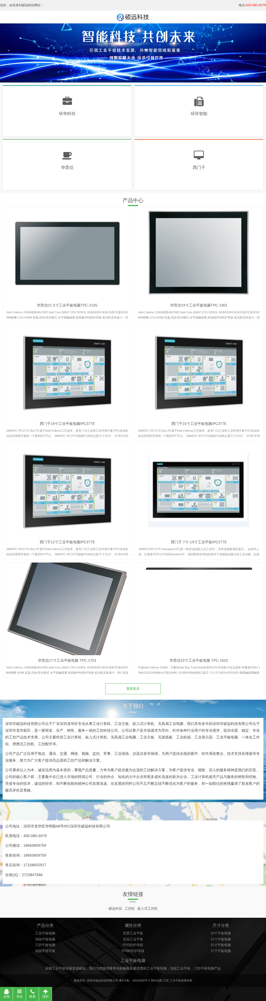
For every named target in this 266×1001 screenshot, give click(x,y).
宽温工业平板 (133, 939)
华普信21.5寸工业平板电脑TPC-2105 (67, 305)
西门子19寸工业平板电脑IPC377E (67, 424)
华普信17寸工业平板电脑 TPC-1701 (67, 660)
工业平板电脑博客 (181, 980)
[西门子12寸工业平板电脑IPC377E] (67, 490)
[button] (259, 47)
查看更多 (133, 689)
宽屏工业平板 (133, 933)
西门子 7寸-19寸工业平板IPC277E (199, 542)
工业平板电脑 (45, 933)
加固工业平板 (180, 968)
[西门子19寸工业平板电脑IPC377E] (67, 372)
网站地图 (156, 980)
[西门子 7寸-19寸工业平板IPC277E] (199, 490)
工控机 (130, 908)
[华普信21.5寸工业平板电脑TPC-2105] (67, 253)
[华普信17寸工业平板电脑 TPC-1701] (67, 609)
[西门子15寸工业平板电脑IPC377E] (199, 372)
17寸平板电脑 (220, 951)
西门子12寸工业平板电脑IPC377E (67, 542)
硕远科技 (115, 908)
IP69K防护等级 (133, 951)
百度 (166, 980)
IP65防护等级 (133, 945)
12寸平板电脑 (220, 939)
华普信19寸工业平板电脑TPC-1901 (199, 305)
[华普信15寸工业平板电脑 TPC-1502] (199, 609)
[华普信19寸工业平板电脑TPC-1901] (199, 253)
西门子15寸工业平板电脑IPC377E (199, 424)
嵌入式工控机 (147, 908)
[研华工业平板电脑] (133, 17)
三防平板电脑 (45, 945)
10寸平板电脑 (220, 933)
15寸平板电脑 (220, 945)
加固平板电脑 (45, 939)
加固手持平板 (45, 951)
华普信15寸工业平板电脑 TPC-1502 (199, 660)
